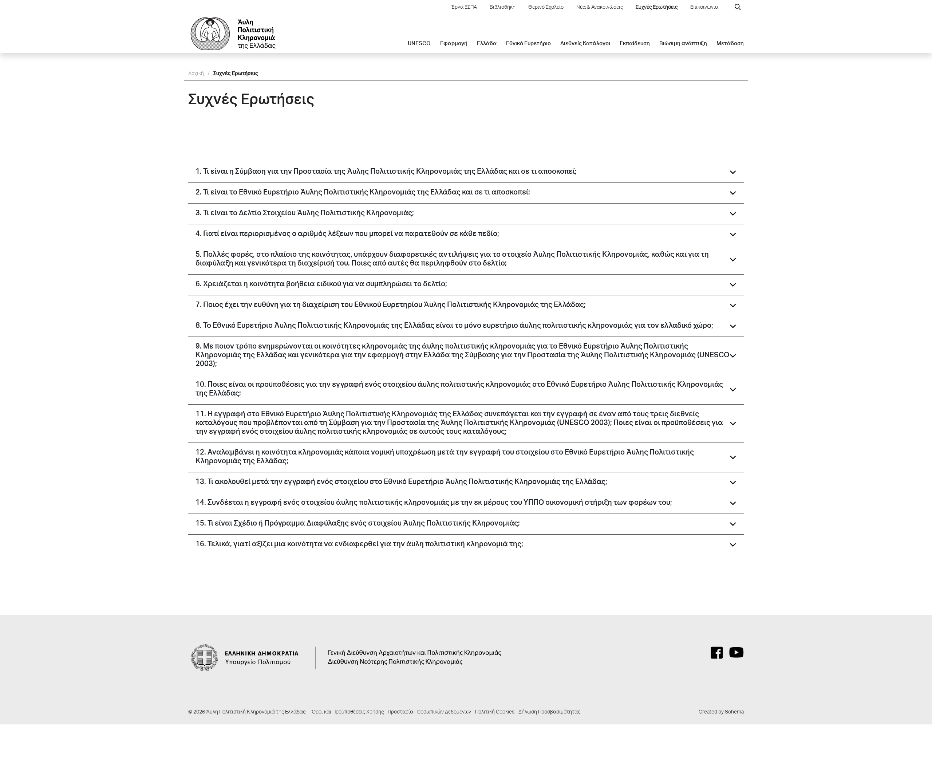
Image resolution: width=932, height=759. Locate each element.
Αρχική (196, 73)
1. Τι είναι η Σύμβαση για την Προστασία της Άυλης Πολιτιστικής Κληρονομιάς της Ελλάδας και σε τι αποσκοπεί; (386, 172)
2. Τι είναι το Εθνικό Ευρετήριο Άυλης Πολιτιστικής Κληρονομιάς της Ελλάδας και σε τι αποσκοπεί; (363, 193)
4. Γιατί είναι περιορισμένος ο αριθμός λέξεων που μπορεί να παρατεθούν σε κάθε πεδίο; (347, 234)
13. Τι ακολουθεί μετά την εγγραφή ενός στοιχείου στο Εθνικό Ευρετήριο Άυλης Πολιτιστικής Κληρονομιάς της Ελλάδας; (401, 482)
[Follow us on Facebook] (717, 652)
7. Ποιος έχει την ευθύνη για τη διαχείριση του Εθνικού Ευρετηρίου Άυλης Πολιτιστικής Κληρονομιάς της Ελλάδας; (391, 305)
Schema (734, 712)
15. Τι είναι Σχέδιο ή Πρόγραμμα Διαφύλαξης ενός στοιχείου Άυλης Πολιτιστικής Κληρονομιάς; (358, 524)
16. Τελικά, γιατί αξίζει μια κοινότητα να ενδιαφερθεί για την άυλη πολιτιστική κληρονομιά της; (359, 544)
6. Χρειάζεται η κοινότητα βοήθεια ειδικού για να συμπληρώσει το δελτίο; (321, 284)
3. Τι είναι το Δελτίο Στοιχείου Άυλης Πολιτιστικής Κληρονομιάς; (305, 213)
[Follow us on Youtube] (736, 652)
